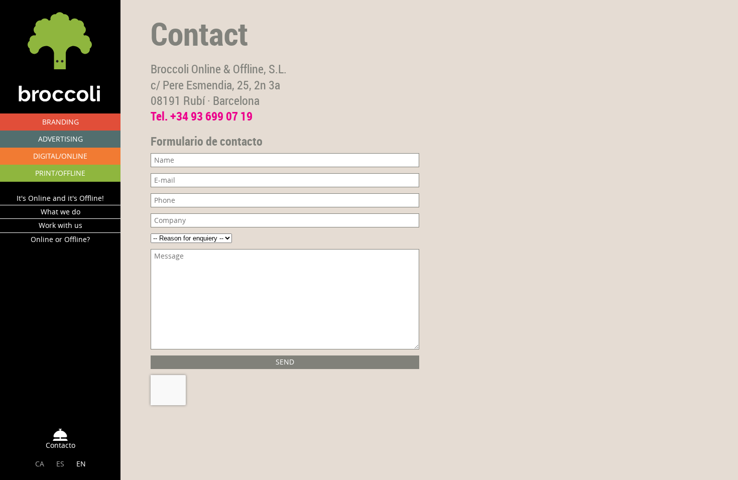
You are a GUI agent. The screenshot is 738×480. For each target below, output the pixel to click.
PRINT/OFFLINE (60, 173)
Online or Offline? (60, 239)
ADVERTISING (60, 139)
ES (60, 463)
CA (39, 463)
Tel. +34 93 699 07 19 (202, 116)
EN (81, 463)
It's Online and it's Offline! (60, 198)
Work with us (60, 225)
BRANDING (60, 122)
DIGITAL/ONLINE (60, 156)
